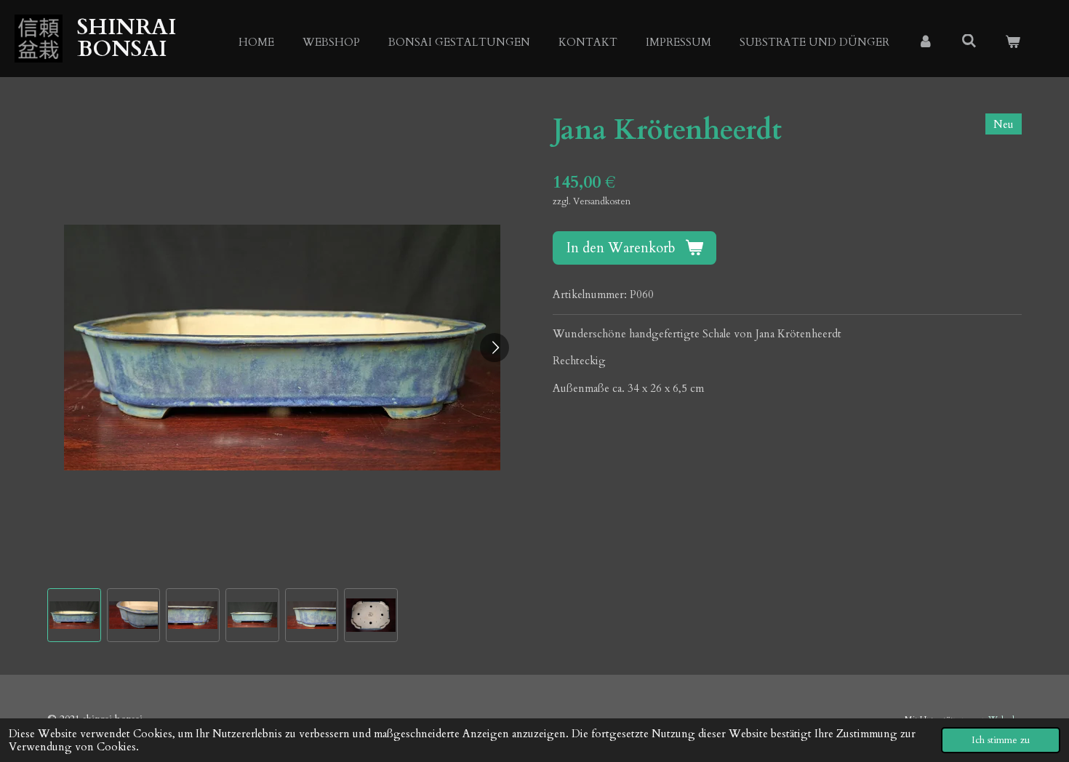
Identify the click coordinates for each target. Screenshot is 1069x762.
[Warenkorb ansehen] (1012, 43)
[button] (74, 615)
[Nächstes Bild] (494, 347)
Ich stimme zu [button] (1001, 740)
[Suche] (969, 41)
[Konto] (925, 43)
